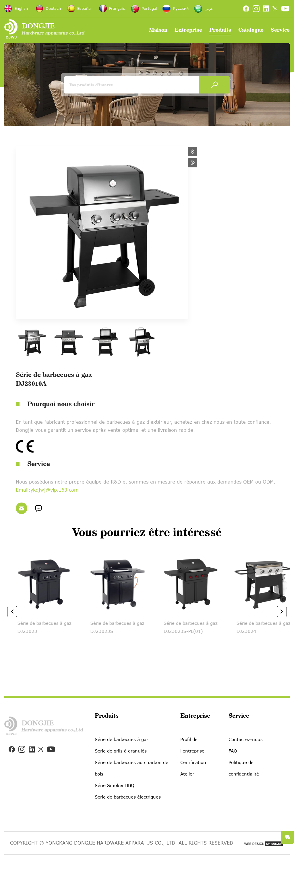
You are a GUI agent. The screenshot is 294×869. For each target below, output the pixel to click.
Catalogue (251, 30)
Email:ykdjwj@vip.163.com (47, 489)
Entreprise (188, 30)
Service (280, 30)
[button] (12, 611)
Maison (158, 30)
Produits (220, 30)
